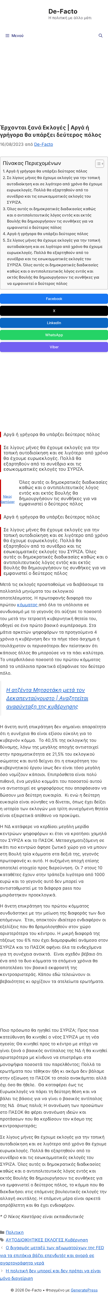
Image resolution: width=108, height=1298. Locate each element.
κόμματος (28, 604)
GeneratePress (84, 1290)
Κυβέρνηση (76, 1239)
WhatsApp (54, 335)
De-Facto (62, 11)
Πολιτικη (15, 1232)
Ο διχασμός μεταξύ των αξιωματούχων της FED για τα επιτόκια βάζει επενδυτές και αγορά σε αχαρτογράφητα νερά (52, 1255)
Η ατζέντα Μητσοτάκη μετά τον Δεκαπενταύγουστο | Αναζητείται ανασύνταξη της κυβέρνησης (47, 698)
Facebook (54, 298)
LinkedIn (54, 323)
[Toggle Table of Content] (97, 163)
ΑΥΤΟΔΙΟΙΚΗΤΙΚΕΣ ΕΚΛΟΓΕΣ (35, 1239)
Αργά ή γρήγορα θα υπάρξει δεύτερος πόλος (47, 171)
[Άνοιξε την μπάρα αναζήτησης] (100, 35)
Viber (54, 347)
